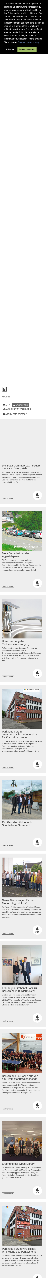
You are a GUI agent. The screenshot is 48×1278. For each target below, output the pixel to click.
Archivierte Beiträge (16, 414)
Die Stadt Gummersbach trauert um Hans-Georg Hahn (21, 467)
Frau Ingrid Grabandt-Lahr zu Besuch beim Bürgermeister (19, 989)
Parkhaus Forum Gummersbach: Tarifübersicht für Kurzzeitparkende (19, 734)
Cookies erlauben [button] (27, 49)
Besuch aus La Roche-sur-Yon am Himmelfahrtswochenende (20, 1077)
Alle (7, 405)
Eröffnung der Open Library (18, 1163)
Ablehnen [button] (10, 49)
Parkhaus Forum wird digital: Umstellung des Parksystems (19, 1250)
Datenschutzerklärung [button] (28, 42)
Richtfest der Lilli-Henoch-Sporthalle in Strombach (17, 824)
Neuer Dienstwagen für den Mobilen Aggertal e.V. (18, 902)
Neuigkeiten (21, 405)
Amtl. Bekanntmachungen (18, 409)
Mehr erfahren (8, 498)
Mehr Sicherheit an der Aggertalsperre (15, 555)
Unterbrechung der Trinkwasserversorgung (15, 643)
